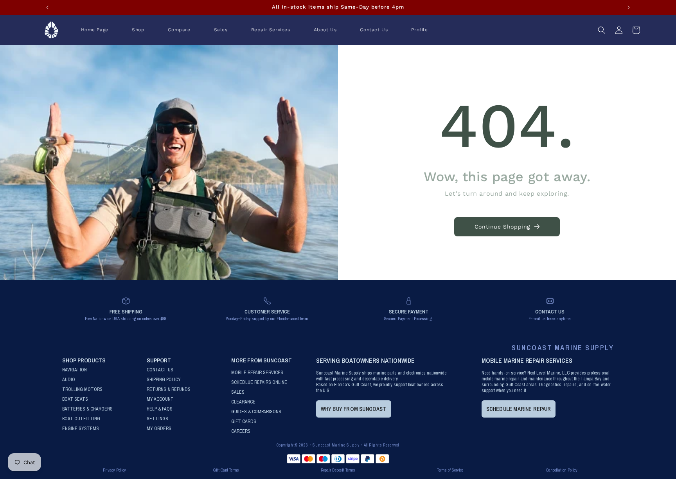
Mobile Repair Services (257, 373)
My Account (160, 399)
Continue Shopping (502, 226)
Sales (238, 392)
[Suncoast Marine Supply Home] (51, 30)
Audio (68, 380)
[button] (138, 30)
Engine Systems (80, 429)
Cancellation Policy (561, 470)
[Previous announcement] (47, 7)
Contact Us (160, 370)
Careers (240, 431)
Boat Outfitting (81, 419)
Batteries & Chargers (87, 409)
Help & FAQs (160, 409)
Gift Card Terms (226, 470)
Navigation (74, 370)
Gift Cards (243, 422)
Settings (157, 419)
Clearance (243, 402)
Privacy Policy (114, 470)
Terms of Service (450, 470)
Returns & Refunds (169, 390)
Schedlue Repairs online (259, 382)
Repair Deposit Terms (338, 470)
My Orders (159, 429)
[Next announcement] (628, 7)
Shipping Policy (164, 380)
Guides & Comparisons (256, 412)
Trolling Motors (82, 390)
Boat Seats (75, 399)
